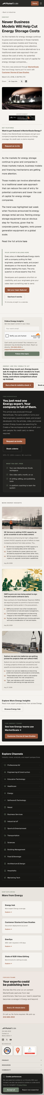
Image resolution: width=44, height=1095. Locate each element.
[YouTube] (11, 1040)
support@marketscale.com (14, 349)
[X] (7, 1040)
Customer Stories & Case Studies (15, 72)
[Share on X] (21, 81)
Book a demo (12, 449)
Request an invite (12, 146)
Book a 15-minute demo (16, 1008)
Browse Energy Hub (13, 709)
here (25, 241)
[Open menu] (41, 3)
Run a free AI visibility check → (18, 385)
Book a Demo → (7, 1036)
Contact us (5, 1033)
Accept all (11, 1090)
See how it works (15, 297)
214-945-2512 (16, 347)
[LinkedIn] (3, 1040)
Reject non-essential (30, 1090)
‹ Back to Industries (8, 12)
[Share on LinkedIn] (26, 81)
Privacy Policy (22, 1085)
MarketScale (33, 67)
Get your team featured (17, 290)
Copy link (14, 81)
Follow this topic (22, 354)
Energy (5, 17)
